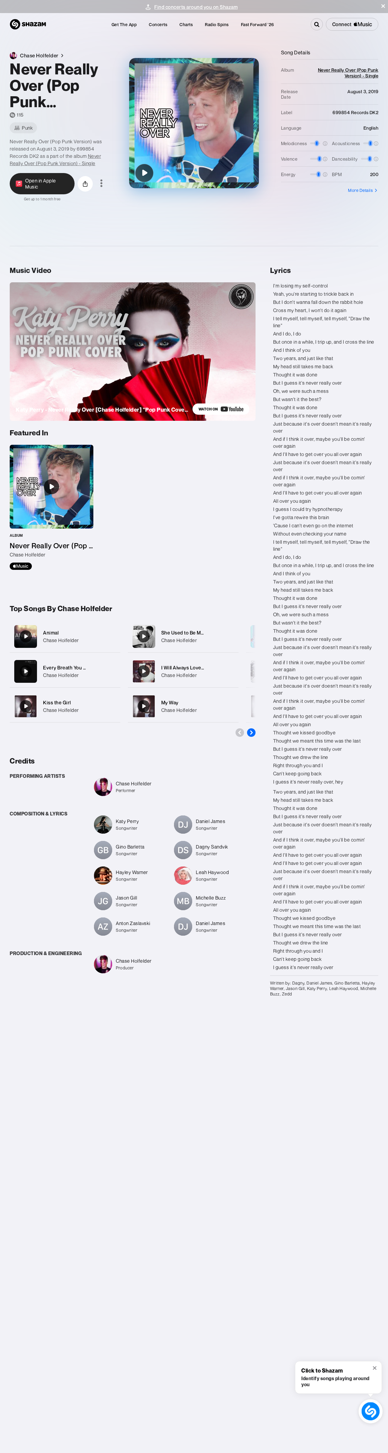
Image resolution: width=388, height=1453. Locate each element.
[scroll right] (251, 732)
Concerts (158, 24)
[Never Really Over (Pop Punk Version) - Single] (51, 507)
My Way (170, 702)
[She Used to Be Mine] (183, 636)
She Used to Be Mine (184, 633)
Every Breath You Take (68, 668)
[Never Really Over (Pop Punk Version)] (144, 173)
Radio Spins (217, 24)
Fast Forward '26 (257, 24)
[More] (112, 636)
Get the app (124, 24)
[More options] (101, 183)
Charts (186, 24)
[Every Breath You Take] (65, 671)
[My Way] (183, 706)
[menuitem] (124, 24)
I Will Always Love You (186, 668)
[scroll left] (240, 732)
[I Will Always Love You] (183, 671)
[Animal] (65, 636)
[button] (383, 6)
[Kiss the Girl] (65, 706)
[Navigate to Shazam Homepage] (28, 24)
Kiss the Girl (57, 702)
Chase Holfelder (61, 640)
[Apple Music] (21, 566)
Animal (51, 633)
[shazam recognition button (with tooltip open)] (370, 1411)
